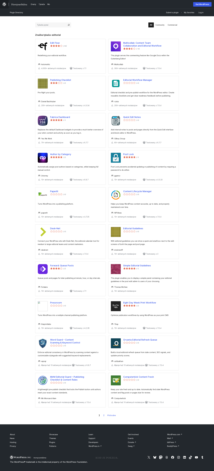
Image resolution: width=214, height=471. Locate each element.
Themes (52, 438)
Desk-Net (55, 228)
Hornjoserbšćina (40, 458)
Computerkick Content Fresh (138, 377)
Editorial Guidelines (133, 228)
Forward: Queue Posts (62, 265)
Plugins (52, 442)
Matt (170, 438)
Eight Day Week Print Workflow (139, 302)
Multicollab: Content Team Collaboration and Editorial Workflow (142, 44)
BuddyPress (173, 446)
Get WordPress (202, 4)
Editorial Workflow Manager (137, 80)
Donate (132, 442)
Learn (91, 434)
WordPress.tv (95, 446)
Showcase (53, 434)
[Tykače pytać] (68, 24)
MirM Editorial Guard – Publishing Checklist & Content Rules (67, 378)
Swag (131, 446)
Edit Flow (55, 43)
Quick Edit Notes (132, 117)
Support (92, 438)
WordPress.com (174, 434)
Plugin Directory (16, 12)
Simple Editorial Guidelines (137, 265)
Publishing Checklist (60, 80)
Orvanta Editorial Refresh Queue (140, 339)
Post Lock (128, 154)
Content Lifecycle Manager (137, 191)
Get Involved (133, 434)
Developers (93, 442)
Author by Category (60, 154)
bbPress (171, 442)
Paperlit (54, 191)
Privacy (13, 446)
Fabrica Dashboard (60, 117)
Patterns (52, 446)
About (12, 434)
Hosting (13, 442)
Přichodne (111, 415)
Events (131, 438)
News (12, 438)
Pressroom (56, 302)
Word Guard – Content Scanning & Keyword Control (65, 341)
